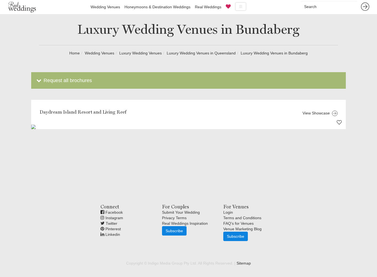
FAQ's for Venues (238, 223)
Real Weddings (208, 7)
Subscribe (174, 231)
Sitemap (244, 263)
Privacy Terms (174, 218)
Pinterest (112, 229)
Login (228, 212)
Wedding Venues (105, 7)
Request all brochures (67, 80)
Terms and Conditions (242, 218)
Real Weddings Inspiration (185, 223)
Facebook (113, 212)
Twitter (111, 223)
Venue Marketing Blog (242, 229)
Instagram (113, 218)
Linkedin (112, 234)
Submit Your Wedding (181, 212)
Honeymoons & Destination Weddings (157, 7)
